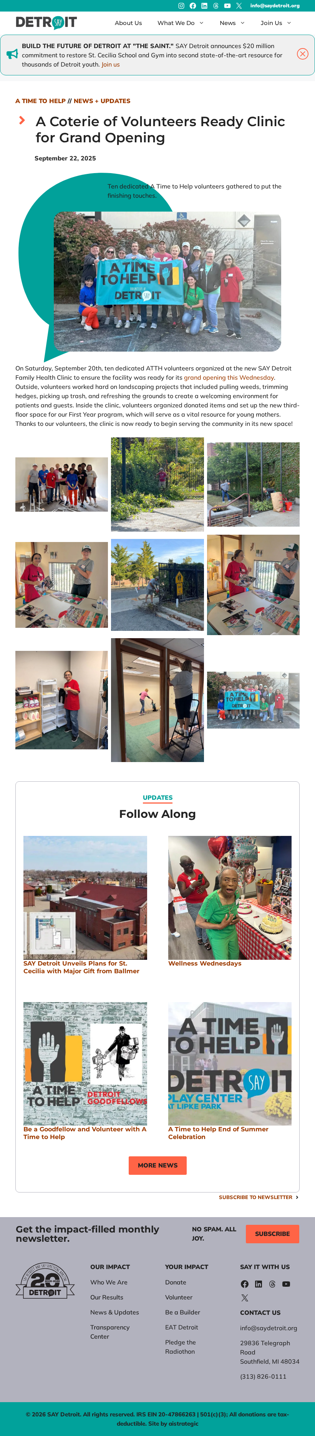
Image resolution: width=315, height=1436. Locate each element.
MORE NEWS (157, 1165)
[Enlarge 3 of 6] (98, 545)
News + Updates (102, 101)
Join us (110, 64)
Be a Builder (182, 1312)
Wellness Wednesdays (205, 963)
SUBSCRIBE (272, 1234)
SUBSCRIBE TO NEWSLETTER (255, 1197)
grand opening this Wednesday (229, 377)
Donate (175, 1282)
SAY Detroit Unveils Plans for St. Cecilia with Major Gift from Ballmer (81, 967)
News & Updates (114, 1312)
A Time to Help (40, 101)
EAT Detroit (181, 1327)
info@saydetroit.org (275, 5)
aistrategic (184, 1423)
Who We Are (109, 1282)
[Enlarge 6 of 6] (289, 648)
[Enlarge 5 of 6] (98, 648)
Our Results (106, 1297)
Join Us (271, 23)
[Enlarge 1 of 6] (98, 447)
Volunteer (178, 1297)
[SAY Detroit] (46, 23)
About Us (128, 23)
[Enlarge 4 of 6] (194, 545)
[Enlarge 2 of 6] (194, 447)
